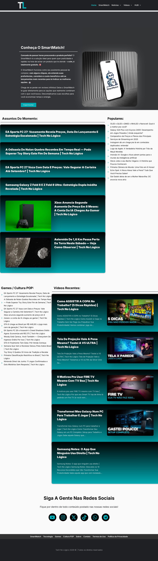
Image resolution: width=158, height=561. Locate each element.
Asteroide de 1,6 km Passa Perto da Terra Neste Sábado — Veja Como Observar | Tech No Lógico (77, 243)
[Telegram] (106, 517)
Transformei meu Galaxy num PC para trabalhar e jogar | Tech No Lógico (80, 415)
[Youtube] (52, 517)
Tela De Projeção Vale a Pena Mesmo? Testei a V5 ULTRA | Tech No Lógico (77, 343)
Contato (86, 536)
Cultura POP (68, 536)
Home (93, 5)
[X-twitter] (74, 517)
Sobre (78, 536)
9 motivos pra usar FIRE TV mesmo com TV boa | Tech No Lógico (78, 380)
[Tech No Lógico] (22, 5)
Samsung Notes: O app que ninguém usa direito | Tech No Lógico (78, 453)
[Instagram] (63, 517)
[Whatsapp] (95, 517)
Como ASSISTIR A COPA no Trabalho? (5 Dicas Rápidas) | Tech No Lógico (77, 305)
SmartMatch (104, 5)
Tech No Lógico (62, 550)
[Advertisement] (79, 27)
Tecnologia (48, 536)
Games (58, 536)
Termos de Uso (99, 536)
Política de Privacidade (118, 536)
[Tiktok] (84, 517)
